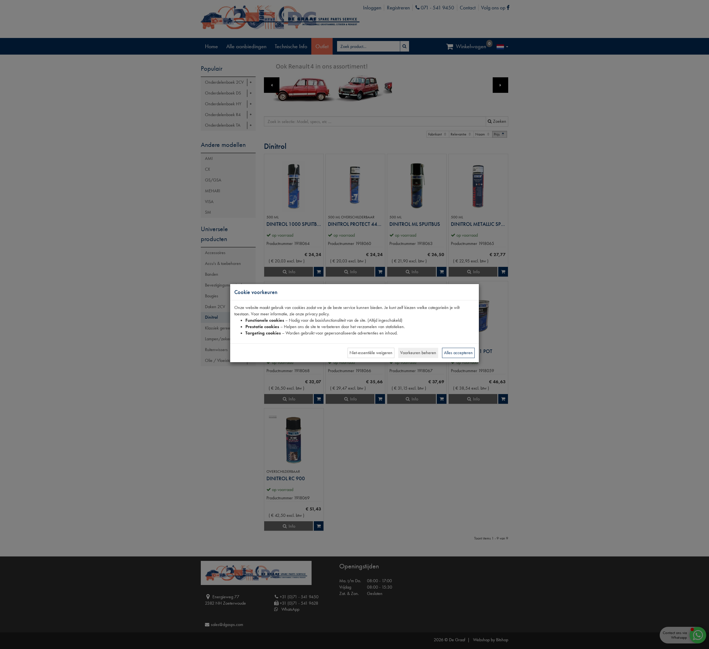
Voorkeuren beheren (418, 353)
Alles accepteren (458, 353)
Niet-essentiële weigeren (371, 353)
